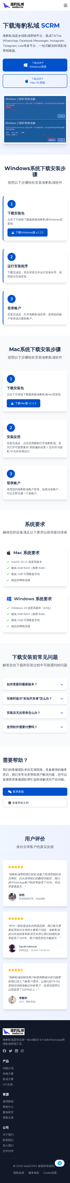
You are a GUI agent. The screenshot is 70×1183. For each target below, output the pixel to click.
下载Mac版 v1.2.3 (25, 403)
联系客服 (18, 792)
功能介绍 (8, 1068)
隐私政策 (18, 1173)
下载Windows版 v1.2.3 (29, 232)
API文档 (8, 1084)
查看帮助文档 (20, 803)
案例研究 (8, 1112)
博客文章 (8, 1118)
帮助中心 (8, 1107)
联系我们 (8, 1140)
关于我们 (8, 1135)
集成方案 (8, 1079)
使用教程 (8, 1101)
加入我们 (8, 1145)
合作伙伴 (8, 1151)
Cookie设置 (50, 1173)
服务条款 (33, 1173)
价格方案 (8, 1074)
